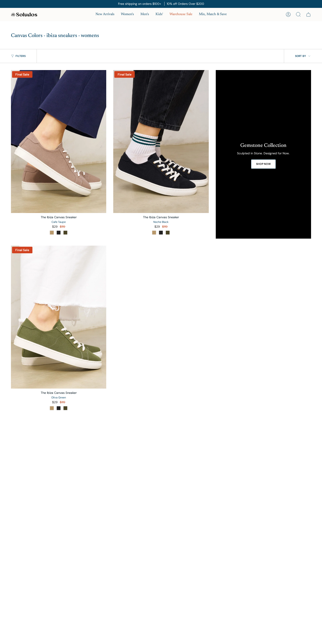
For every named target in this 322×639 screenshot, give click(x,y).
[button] (127, 14)
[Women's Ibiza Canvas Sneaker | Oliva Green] (58, 317)
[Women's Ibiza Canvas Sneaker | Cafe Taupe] (58, 141)
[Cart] (308, 14)
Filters (21, 56)
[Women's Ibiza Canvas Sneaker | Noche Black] (161, 141)
